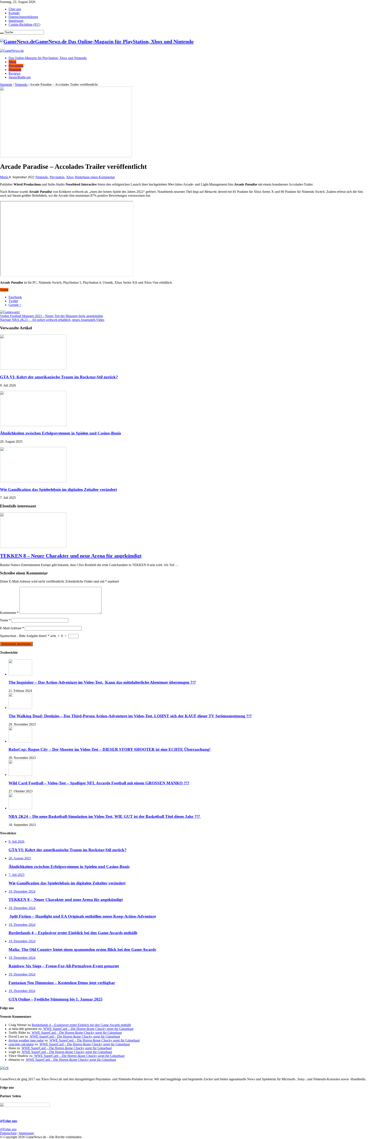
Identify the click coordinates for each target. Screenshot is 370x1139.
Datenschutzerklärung (23, 17)
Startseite (6, 84)
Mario (4, 177)
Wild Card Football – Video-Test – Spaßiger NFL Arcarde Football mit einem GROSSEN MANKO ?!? (99, 783)
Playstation (16, 65)
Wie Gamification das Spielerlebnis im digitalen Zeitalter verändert (58, 489)
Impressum (16, 20)
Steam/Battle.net (20, 77)
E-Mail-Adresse (12, 628)
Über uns (15, 9)
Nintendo (15, 69)
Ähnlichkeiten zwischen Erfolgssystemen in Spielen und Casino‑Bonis (60, 433)
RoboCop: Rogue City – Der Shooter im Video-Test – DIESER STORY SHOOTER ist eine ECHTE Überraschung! (109, 749)
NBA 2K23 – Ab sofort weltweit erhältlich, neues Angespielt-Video (52, 320)
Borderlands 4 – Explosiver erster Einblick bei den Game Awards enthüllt (81, 1025)
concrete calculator (21, 1044)
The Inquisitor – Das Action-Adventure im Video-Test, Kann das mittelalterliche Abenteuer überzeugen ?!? (102, 682)
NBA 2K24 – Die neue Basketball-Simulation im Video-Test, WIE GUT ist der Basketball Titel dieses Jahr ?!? (105, 816)
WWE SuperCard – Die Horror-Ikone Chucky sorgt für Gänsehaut (87, 1029)
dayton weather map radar (26, 1040)
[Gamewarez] (10, 312)
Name (5, 620)
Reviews (14, 73)
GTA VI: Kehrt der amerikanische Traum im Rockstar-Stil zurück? (59, 377)
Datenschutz (8, 1133)
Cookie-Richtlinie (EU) (24, 24)
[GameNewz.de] (12, 50)
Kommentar (9, 612)
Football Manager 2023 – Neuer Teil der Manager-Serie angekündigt (51, 316)
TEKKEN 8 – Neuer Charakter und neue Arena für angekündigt (71, 556)
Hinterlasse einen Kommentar (95, 177)
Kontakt (14, 13)
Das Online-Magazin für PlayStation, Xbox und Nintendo (48, 58)
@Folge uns (8, 1121)
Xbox (12, 62)
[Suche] (1, 33)
